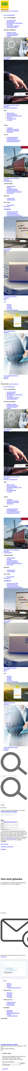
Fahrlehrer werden (11, 32)
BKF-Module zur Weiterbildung (15, 23)
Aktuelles (9, 307)
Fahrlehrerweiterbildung (13, 34)
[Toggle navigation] (1, 381)
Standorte (9, 305)
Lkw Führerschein (11, 20)
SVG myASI (10, 193)
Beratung (9, 187)
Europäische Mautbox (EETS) (14, 115)
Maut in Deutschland (12, 114)
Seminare (16, 11)
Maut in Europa (11, 113)
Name (2, 823)
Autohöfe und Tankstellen (7, 846)
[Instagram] (3, 855)
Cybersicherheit (11, 198)
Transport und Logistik (12, 211)
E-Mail (2, 828)
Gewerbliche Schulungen (13, 26)
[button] (9, 15)
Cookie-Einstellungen (12, 1015)
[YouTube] (4, 865)
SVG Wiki (9, 308)
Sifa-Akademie (10, 205)
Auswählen (5, 1068)
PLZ (2, 826)
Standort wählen (4, 11)
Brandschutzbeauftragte (12, 190)
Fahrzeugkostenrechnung (13, 141)
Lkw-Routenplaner (11, 118)
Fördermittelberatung (12, 138)
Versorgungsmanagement (13, 214)
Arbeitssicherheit (11, 186)
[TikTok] (3, 875)
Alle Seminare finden (12, 27)
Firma (2, 825)
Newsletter (3, 956)
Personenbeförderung (12, 213)
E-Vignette (9, 120)
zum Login (6, 250)
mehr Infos (6, 59)
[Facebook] (3, 860)
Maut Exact (10, 117)
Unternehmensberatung (12, 137)
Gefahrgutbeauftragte (12, 189)
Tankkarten (9, 128)
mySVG (11, 11)
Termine (9, 36)
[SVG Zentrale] (5, 9)
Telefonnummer (5, 829)
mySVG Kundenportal (12, 310)
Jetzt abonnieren (8, 972)
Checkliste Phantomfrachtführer (14, 215)
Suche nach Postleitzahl (8, 1061)
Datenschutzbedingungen (11, 969)
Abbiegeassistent (11, 199)
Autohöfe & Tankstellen (13, 129)
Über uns (9, 304)
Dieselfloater (10, 132)
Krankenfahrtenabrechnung (13, 140)
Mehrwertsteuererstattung (13, 130)
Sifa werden (10, 24)
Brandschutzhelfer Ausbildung (14, 191)
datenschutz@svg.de (11, 838)
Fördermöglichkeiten (12, 35)
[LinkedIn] (3, 870)
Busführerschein (11, 21)
